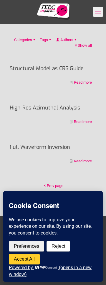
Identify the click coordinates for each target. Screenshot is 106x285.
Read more (83, 82)
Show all (85, 45)
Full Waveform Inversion (40, 147)
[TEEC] (53, 12)
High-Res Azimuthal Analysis (45, 107)
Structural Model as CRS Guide (47, 68)
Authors (66, 40)
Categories (23, 40)
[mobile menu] (98, 12)
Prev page (55, 185)
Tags (44, 40)
